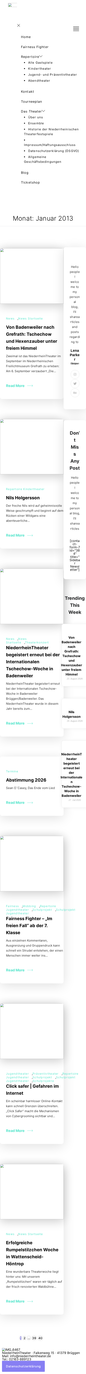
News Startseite (30, 318)
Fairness (12, 906)
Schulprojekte (43, 1081)
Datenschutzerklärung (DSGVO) (53, 151)
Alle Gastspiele (40, 62)
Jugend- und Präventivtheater (52, 74)
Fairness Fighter (35, 47)
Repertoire (30, 57)
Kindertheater (39, 68)
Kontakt (27, 91)
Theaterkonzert (37, 642)
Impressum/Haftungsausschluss (50, 145)
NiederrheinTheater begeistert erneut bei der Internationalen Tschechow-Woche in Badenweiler (33, 661)
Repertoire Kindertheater (25, 489)
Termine (12, 771)
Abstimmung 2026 (26, 780)
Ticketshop (30, 182)
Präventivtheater (46, 1073)
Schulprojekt (42, 909)
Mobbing (29, 906)
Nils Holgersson (23, 497)
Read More (15, 386)
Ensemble (36, 123)
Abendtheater (39, 80)
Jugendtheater (17, 1073)
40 (40, 1338)
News (10, 318)
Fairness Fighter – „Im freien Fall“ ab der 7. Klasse (29, 925)
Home (26, 37)
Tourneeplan (31, 102)
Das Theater (31, 111)
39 (34, 1338)
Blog (25, 173)
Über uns (35, 117)
